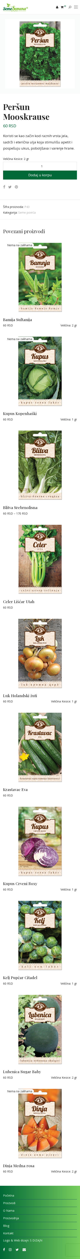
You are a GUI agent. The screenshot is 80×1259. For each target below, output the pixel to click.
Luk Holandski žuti (20, 695)
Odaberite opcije (12, 513)
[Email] (24, 1249)
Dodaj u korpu (40, 175)
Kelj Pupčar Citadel (20, 977)
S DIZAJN (36, 1240)
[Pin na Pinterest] (16, 187)
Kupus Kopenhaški (20, 413)
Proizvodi (9, 1203)
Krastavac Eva (15, 789)
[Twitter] (17, 1249)
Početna (8, 1195)
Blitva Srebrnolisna (20, 507)
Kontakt (8, 1233)
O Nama (8, 1210)
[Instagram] (10, 1249)
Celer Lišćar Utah (18, 601)
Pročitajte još (10, 325)
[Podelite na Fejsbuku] (4, 187)
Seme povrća (27, 212)
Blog (6, 1226)
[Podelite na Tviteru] (10, 187)
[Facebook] (4, 1249)
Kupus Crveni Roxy (20, 883)
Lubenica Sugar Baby (22, 1071)
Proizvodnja (11, 1218)
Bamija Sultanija (17, 319)
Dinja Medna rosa (18, 1165)
